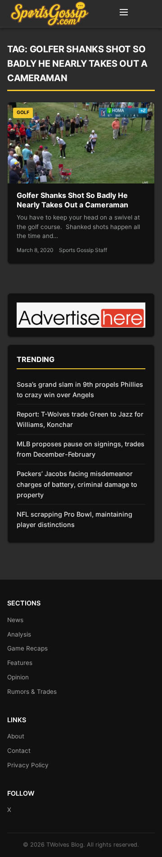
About (15, 736)
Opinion (18, 677)
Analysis (19, 634)
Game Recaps (27, 648)
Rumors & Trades (32, 691)
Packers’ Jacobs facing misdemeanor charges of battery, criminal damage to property (77, 484)
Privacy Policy (28, 765)
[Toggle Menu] (124, 13)
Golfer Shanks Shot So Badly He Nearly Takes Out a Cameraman (72, 200)
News (15, 619)
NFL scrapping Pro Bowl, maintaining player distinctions (74, 519)
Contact (19, 750)
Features (19, 662)
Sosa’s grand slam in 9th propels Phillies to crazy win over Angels (80, 389)
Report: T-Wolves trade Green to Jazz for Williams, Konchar (80, 419)
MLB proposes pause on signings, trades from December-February (80, 449)
